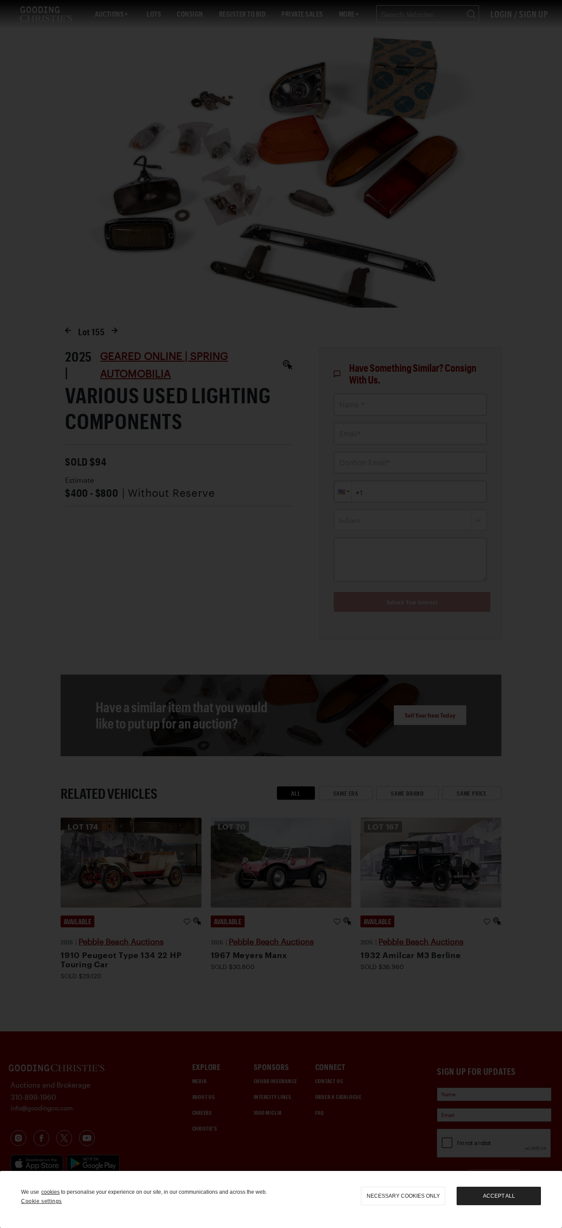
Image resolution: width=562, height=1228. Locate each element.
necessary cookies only (403, 1196)
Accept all (499, 1196)
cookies (50, 1192)
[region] (281, 1199)
